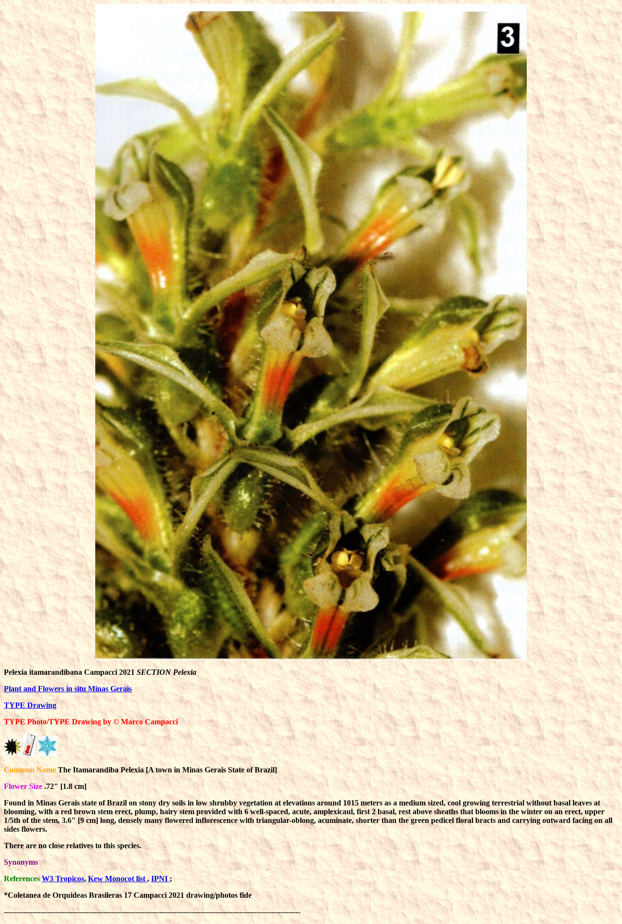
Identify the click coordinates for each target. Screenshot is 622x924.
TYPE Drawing (30, 705)
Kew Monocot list (117, 878)
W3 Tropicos (63, 878)
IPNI (160, 878)
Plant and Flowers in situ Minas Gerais (68, 688)
